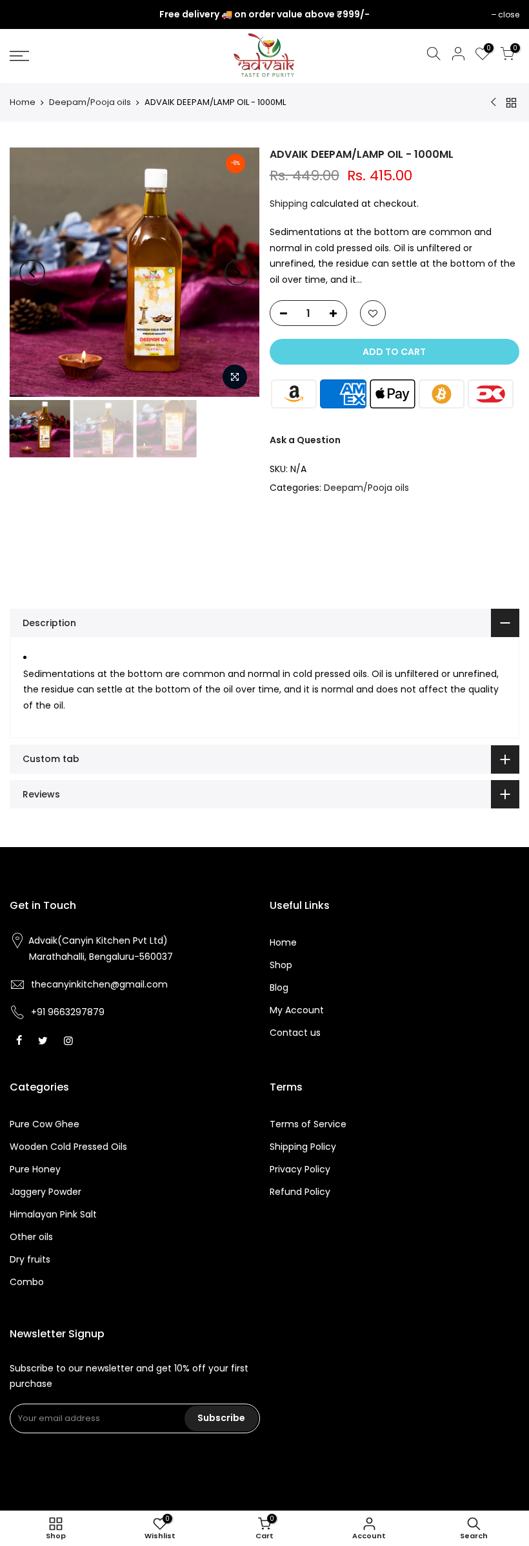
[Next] (237, 272)
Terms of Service (308, 1124)
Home (22, 102)
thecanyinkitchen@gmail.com (99, 984)
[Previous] (32, 272)
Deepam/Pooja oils (90, 102)
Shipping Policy (303, 1146)
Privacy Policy (300, 1169)
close (26, 14)
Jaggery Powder (45, 1191)
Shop (281, 965)
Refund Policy (300, 1191)
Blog (279, 987)
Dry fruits (30, 1259)
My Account (297, 1010)
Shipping (289, 203)
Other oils (31, 1236)
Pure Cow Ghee (44, 1124)
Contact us (295, 1032)
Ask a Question (305, 440)
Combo (27, 1281)
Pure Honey (35, 1169)
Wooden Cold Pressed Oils (68, 1146)
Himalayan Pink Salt (53, 1214)
